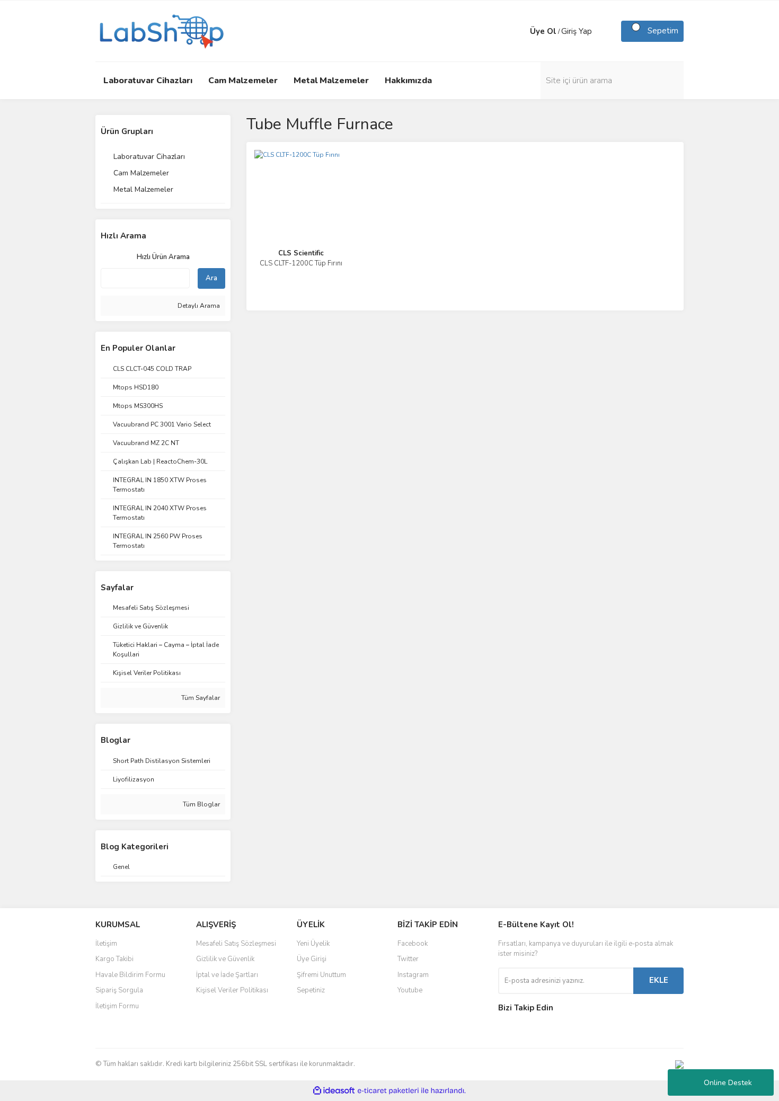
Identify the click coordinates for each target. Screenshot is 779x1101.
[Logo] (160, 30)
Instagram (413, 975)
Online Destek (728, 1083)
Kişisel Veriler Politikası (232, 990)
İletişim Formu (117, 1006)
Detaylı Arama (198, 305)
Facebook (412, 943)
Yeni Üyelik (313, 943)
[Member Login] (519, 31)
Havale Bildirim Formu (130, 975)
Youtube (409, 990)
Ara (211, 278)
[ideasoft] (334, 1091)
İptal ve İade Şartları (227, 975)
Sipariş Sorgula (119, 990)
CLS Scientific (301, 253)
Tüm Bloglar (200, 804)
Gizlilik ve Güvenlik (225, 959)
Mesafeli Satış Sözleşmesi (236, 943)
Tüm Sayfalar (200, 698)
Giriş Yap (576, 31)
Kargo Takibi (114, 959)
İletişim (106, 943)
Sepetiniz (311, 990)
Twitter (408, 959)
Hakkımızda (408, 80)
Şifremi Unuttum (321, 975)
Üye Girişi (311, 959)
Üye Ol (543, 31)
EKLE (658, 980)
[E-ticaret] (388, 1090)
